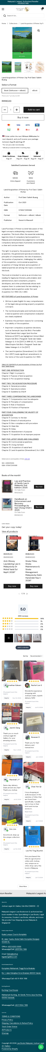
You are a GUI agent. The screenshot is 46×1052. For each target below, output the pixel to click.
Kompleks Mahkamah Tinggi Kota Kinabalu (18, 968)
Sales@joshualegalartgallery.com (10, 955)
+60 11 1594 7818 (21, 1005)
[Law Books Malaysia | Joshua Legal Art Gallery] (22, 9)
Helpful (6, 698)
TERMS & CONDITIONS (11, 1016)
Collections (13, 23)
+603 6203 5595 (14, 946)
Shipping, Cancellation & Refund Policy (17, 1023)
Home (4, 23)
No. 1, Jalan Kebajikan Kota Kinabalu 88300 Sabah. (21, 973)
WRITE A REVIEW (23, 648)
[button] (42, 9)
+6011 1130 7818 (21, 949)
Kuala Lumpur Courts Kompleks (14, 934)
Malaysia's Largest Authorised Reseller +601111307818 (23, 2)
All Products (7, 1030)
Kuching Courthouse (10, 990)
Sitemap (5, 1033)
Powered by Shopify (10, 1049)
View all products (10, 531)
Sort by (25, 656)
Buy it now (23, 117)
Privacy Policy (7, 1020)
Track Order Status (9, 1026)
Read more (28, 812)
